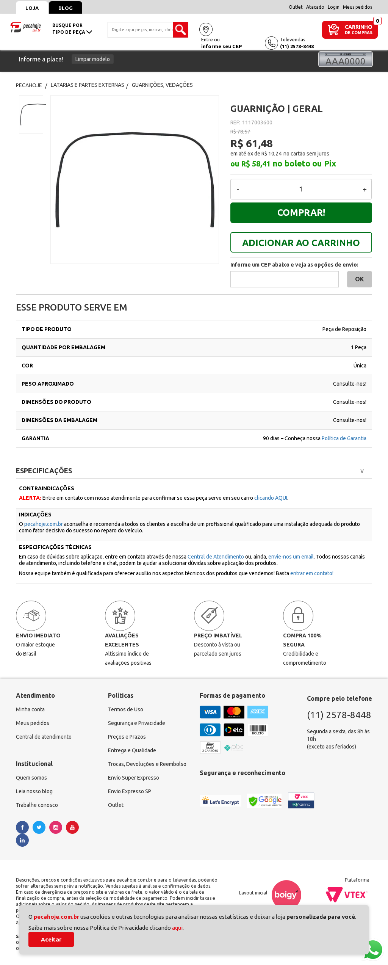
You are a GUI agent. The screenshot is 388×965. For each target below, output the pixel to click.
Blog (65, 8)
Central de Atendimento (216, 557)
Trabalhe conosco (37, 805)
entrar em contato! (311, 573)
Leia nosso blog (34, 791)
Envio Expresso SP (129, 791)
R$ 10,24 (271, 154)
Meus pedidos (357, 7)
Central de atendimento (44, 737)
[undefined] (134, 179)
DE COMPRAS (358, 33)
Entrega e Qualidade (132, 750)
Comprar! (301, 212)
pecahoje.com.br (43, 524)
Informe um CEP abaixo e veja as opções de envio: (294, 264)
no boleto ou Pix (304, 163)
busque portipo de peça (69, 29)
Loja (32, 8)
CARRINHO (358, 27)
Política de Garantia (344, 438)
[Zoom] (31, 114)
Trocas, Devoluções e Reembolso (147, 764)
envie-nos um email (291, 557)
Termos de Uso (125, 709)
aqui (177, 927)
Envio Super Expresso (133, 778)
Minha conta (30, 709)
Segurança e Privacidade (136, 723)
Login (334, 7)
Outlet (296, 7)
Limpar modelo (92, 59)
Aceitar (51, 939)
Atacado (315, 7)
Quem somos (31, 778)
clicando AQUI (270, 498)
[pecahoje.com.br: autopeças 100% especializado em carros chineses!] (25, 27)
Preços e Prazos (127, 737)
